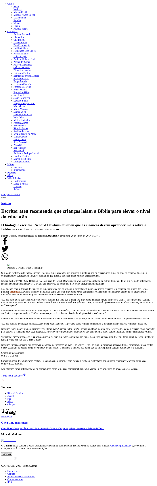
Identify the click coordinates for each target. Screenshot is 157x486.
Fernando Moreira (22, 87)
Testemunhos (19, 17)
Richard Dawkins (15, 393)
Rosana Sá (18, 150)
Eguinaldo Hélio (21, 92)
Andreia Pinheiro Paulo (24, 59)
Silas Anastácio (20, 142)
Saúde (16, 189)
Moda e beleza (20, 183)
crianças (11, 404)
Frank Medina (20, 89)
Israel (16, 6)
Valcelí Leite (19, 139)
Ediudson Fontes (21, 73)
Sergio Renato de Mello (24, 134)
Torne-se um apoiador (11, 375)
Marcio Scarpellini (22, 158)
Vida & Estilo (14, 178)
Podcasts (11, 172)
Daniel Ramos (20, 42)
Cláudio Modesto (21, 67)
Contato (11, 473)
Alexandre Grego (21, 62)
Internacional (19, 170)
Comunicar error (15, 479)
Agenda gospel (20, 28)
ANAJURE (19, 145)
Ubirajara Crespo (21, 161)
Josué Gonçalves (21, 98)
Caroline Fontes (21, 156)
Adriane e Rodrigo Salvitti (26, 153)
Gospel (10, 3)
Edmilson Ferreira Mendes (26, 75)
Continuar (6, 454)
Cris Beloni (19, 39)
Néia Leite (18, 117)
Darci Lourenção (21, 45)
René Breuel (19, 125)
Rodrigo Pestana (21, 131)
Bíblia (10, 175)
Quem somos (13, 471)
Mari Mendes (19, 106)
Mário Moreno (20, 109)
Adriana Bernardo (22, 34)
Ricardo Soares (20, 128)
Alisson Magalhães (22, 64)
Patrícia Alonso (20, 122)
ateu (9, 398)
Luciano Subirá (20, 100)
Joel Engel (18, 95)
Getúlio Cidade (20, 48)
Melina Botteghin (21, 120)
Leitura (16, 26)
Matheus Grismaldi (22, 114)
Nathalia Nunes (21, 53)
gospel (10, 396)
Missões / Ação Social (24, 15)
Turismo (17, 186)
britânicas (15, 291)
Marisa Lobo (19, 111)
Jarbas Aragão (20, 56)
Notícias (17, 9)
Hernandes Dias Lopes (24, 51)
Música (10, 164)
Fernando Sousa (21, 78)
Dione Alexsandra (22, 70)
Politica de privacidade (120, 445)
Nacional (17, 167)
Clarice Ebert (19, 37)
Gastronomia (19, 181)
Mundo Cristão (20, 12)
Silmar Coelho (20, 136)
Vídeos (16, 23)
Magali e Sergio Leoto (24, 103)
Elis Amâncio (20, 147)
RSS (9, 482)
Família (17, 20)
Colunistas (12, 31)
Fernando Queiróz (22, 84)
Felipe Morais (20, 81)
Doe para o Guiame (10, 194)
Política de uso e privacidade (21, 476)
